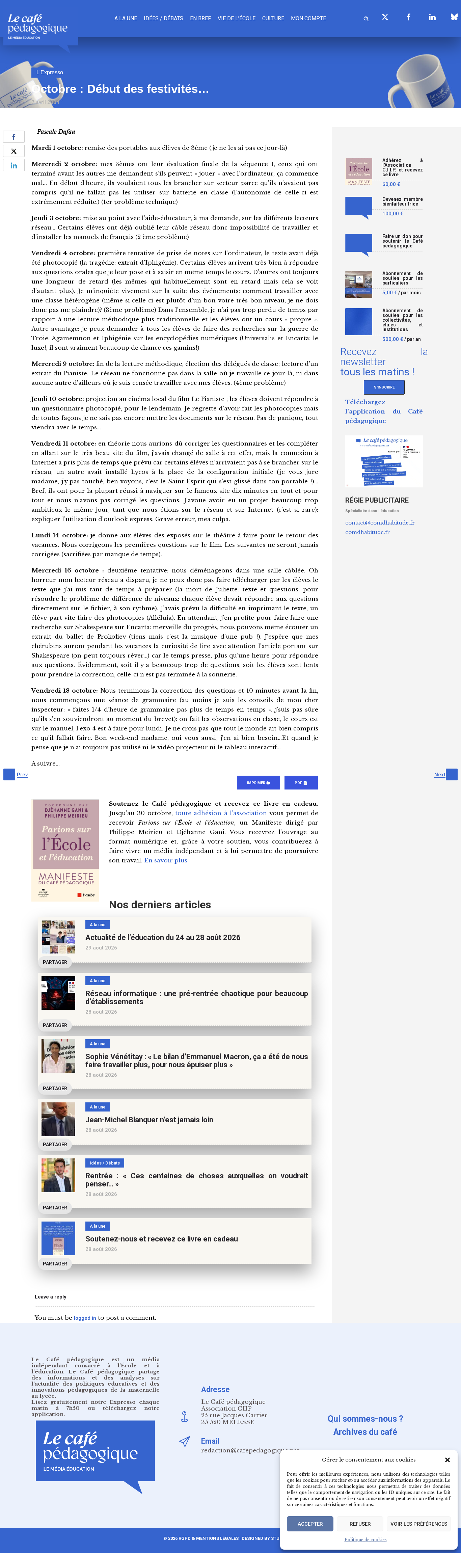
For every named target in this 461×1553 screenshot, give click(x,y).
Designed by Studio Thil (269, 1538)
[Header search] (366, 18)
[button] (447, 1459)
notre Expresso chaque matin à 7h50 (95, 1405)
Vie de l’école (236, 18)
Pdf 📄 (301, 783)
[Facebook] (409, 17)
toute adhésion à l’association (221, 813)
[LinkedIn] (432, 17)
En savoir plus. (166, 860)
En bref (200, 18)
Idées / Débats (163, 18)
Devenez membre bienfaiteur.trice (402, 202)
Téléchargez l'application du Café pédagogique (384, 412)
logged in (85, 1318)
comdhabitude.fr (367, 532)
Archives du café (365, 1432)
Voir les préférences (418, 1524)
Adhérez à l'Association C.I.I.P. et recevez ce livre (402, 167)
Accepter (310, 1524)
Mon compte (308, 18)
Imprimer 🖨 (258, 783)
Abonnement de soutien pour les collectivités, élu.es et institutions (402, 320)
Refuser (360, 1524)
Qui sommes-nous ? (365, 1419)
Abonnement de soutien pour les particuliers (402, 278)
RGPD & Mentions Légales (209, 1538)
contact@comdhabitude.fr (380, 522)
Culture (273, 18)
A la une (125, 18)
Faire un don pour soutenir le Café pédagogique (402, 241)
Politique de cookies (366, 1539)
